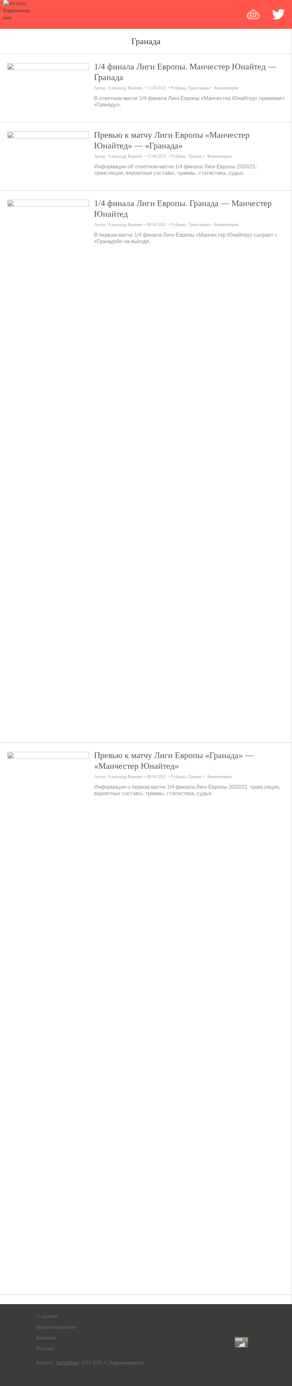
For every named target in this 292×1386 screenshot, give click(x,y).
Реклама (44, 1348)
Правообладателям (55, 1327)
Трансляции (198, 87)
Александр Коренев (125, 87)
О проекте (47, 1316)
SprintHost (67, 1362)
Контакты (46, 1337)
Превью (195, 156)
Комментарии (226, 87)
